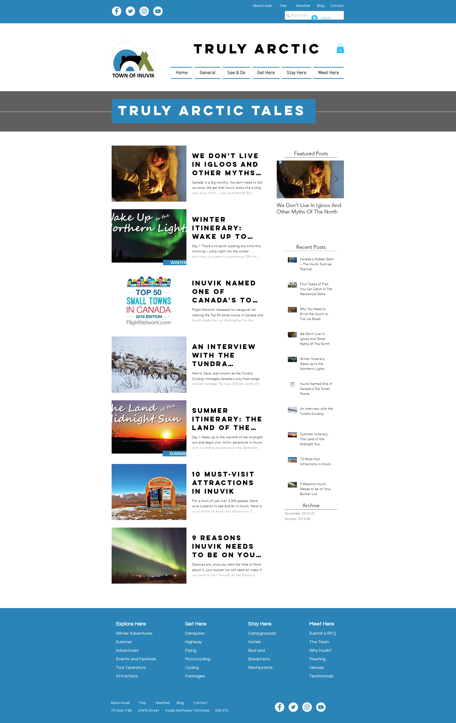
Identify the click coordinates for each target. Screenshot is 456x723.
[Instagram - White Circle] (144, 11)
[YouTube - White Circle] (158, 11)
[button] (340, 48)
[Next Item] (336, 179)
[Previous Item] (284, 179)
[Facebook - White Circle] (116, 11)
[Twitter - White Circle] (130, 11)
